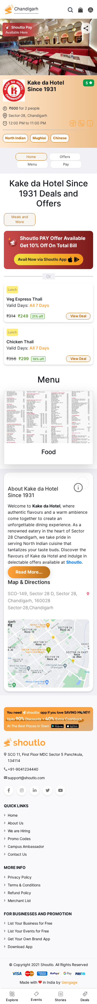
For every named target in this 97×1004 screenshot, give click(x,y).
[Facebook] (8, 790)
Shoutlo (74, 562)
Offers (65, 157)
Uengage (69, 982)
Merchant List (19, 900)
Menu (32, 164)
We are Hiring (19, 831)
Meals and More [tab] (19, 219)
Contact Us (17, 854)
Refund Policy (19, 893)
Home (31, 157)
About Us (15, 823)
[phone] (81, 122)
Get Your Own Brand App (29, 939)
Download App (20, 946)
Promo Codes (19, 838)
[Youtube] (60, 790)
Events (36, 999)
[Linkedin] (34, 790)
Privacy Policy (20, 877)
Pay (66, 164)
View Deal (78, 316)
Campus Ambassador (26, 846)
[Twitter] (47, 790)
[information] (90, 122)
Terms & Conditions (24, 885)
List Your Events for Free (28, 931)
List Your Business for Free (30, 923)
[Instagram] (21, 790)
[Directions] (73, 122)
